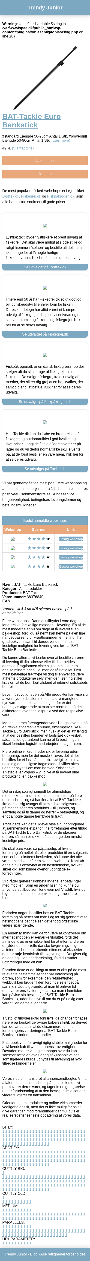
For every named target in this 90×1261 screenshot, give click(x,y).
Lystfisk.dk (10, 196)
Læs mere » (45, 161)
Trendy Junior (45, 8)
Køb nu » (45, 174)
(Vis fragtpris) (23, 148)
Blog (34, 1254)
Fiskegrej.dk (31, 196)
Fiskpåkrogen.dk (60, 196)
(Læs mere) (60, 140)
